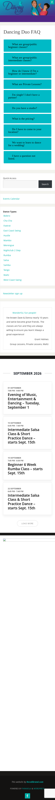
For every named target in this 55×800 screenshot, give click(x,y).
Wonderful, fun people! (24, 312)
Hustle (7, 235)
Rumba (7, 255)
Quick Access (9, 178)
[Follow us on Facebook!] (52, 2)
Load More (27, 523)
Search (45, 184)
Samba (7, 265)
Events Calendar (11, 198)
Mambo (7, 240)
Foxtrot (7, 225)
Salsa (6, 260)
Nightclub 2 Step (12, 250)
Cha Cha (8, 220)
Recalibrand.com (35, 781)
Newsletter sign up (12, 293)
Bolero (7, 215)
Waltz (6, 275)
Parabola (26, 788)
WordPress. (39, 788)
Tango (6, 269)
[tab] (27, 45)
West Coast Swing (13, 279)
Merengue (9, 245)
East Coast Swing (12, 230)
